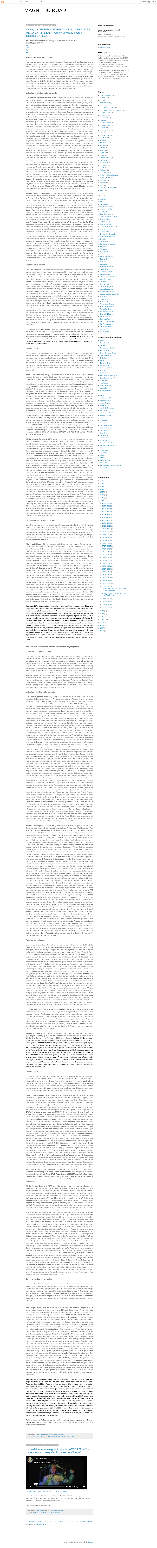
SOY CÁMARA (105, 178)
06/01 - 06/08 (106, 560)
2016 (102, 495)
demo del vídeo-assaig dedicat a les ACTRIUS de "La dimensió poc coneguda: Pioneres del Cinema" (57, 1451)
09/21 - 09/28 (106, 532)
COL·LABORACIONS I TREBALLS (55, 1437)
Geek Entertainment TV (107, 378)
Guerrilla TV (104, 380)
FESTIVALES (104, 135)
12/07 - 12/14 (106, 509)
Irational (102, 393)
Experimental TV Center (108, 368)
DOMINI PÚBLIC (105, 231)
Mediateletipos (105, 403)
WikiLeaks (103, 463)
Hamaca (103, 261)
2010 (102, 619)
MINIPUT (103, 150)
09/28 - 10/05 (106, 529)
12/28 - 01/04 (106, 503)
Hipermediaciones (106, 385)
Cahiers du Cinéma (106, 209)
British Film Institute (106, 206)
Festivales (103, 249)
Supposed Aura (105, 319)
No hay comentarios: (57, 1434)
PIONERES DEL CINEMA (51, 1491)
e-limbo (102, 360)
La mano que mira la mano (109, 276)
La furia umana (105, 274)
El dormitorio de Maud (107, 234)
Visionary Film (104, 329)
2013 (102, 611)
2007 (102, 628)
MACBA (102, 148)
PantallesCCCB (105, 158)
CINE (102, 105)
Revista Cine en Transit (108, 306)
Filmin (102, 254)
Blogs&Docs (104, 204)
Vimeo (65, 1491)
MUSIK (102, 153)
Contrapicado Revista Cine (109, 226)
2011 (102, 616)
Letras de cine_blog (106, 286)
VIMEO (116, 35)
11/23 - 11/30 (106, 514)
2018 (102, 489)
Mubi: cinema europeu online (109, 294)
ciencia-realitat (105, 103)
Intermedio (103, 264)
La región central (105, 279)
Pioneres (57, 1512)
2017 (102, 492)
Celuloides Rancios (106, 214)
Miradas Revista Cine (107, 291)
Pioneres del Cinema (107, 304)
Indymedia (103, 388)
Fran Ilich (103, 373)
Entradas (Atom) (40, 1525)
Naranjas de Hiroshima (107, 413)
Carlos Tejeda (104, 212)
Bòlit (101, 100)
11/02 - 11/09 (106, 523)
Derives (102, 229)
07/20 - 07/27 (106, 549)
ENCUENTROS (105, 125)
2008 (102, 625)
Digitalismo (103, 358)
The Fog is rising (105, 324)
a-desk (102, 340)
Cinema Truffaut (105, 224)
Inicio (61, 1521)
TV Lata (102, 448)
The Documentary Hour (108, 321)
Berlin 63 (103, 199)
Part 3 (28, 50)
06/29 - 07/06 (106, 555)
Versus (102, 455)
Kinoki (102, 395)
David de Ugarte (105, 355)
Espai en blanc (105, 365)
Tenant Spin (104, 440)
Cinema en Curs (105, 222)
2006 (102, 631)
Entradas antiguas (86, 1521)
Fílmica (102, 370)
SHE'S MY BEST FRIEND (108, 175)
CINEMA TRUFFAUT (107, 108)
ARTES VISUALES (38, 1437)
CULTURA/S (70, 1437)
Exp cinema (104, 242)
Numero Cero (104, 301)
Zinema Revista (105, 331)
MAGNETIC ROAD (45, 10)
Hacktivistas (104, 383)
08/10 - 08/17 (106, 543)
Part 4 (28, 52)
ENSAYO (103, 128)
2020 (102, 483)
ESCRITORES (105, 130)
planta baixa (104, 163)
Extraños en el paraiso (107, 244)
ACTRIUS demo (31, 1491)
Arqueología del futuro (107, 348)
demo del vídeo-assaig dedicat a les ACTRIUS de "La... (114, 594)
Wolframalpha (104, 468)
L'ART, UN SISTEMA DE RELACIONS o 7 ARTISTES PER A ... (115, 589)
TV (101, 185)
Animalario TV (104, 343)
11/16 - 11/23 (106, 517)
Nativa (102, 155)
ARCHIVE (103, 345)
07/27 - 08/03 (106, 546)
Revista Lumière (105, 309)
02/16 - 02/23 (106, 599)
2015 (102, 498)
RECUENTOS (104, 173)
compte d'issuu (105, 47)
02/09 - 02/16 (106, 601)
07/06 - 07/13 (106, 552)
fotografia (103, 140)
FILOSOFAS (104, 138)
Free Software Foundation (108, 375)
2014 (102, 500)
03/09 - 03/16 (106, 583)
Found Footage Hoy (106, 256)
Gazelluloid (104, 259)
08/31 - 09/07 (106, 540)
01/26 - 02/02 (106, 604)
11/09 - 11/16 (106, 520)
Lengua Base (104, 284)
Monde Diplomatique (107, 408)
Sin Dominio (104, 435)
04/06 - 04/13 (106, 575)
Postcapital (103, 423)
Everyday (103, 239)
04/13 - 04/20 (106, 572)
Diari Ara (103, 120)
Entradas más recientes (34, 1521)
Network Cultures (105, 415)
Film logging (104, 251)
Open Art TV (104, 420)
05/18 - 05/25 (106, 563)
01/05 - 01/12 (106, 607)
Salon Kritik (104, 430)
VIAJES (102, 190)
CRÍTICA (103, 115)
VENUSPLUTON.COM (107, 188)
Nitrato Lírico (104, 299)
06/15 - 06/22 (106, 557)
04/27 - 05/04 (106, 569)
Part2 (28, 47)
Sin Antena (103, 433)
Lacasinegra (104, 281)
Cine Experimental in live (108, 217)
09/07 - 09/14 (106, 537)
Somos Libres (104, 438)
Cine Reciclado (105, 219)
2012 (102, 614)
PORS (102, 168)
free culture (103, 143)
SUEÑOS (103, 180)
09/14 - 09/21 (106, 535)
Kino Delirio (104, 269)
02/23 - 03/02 (106, 586)
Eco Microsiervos (105, 363)
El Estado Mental (105, 123)
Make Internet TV (105, 400)
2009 (102, 622)
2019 (102, 486)
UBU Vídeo (103, 453)
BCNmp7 (103, 98)
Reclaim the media (106, 428)
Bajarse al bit (104, 350)
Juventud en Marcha (107, 267)
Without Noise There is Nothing (110, 465)
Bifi (101, 201)
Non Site (103, 418)
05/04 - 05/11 (106, 566)
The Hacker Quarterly (107, 443)
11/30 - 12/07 (106, 512)
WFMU (102, 458)
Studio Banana (105, 316)
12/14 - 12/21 (106, 506)
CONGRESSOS (105, 113)
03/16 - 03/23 (106, 580)
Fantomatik (103, 246)
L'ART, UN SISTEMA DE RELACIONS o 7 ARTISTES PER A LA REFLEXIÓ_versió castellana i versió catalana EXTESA (58, 32)
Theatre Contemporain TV (108, 445)
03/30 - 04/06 (106, 578)
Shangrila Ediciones (106, 314)
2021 (102, 480)
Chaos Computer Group (108, 353)
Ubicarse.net (104, 450)
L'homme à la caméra (107, 271)
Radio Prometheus (106, 425)
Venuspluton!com (105, 326)
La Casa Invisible (105, 398)
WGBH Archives (105, 460)
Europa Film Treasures (107, 237)
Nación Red (104, 410)
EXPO (102, 133)
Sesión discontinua (106, 311)
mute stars (103, 296)
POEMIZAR (104, 165)
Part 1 (28, 45)
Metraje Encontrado (106, 289)
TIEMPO (102, 182)
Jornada (102, 145)
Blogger (90, 1542)
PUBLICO (103, 170)
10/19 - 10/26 (106, 526)
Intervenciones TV (106, 390)
